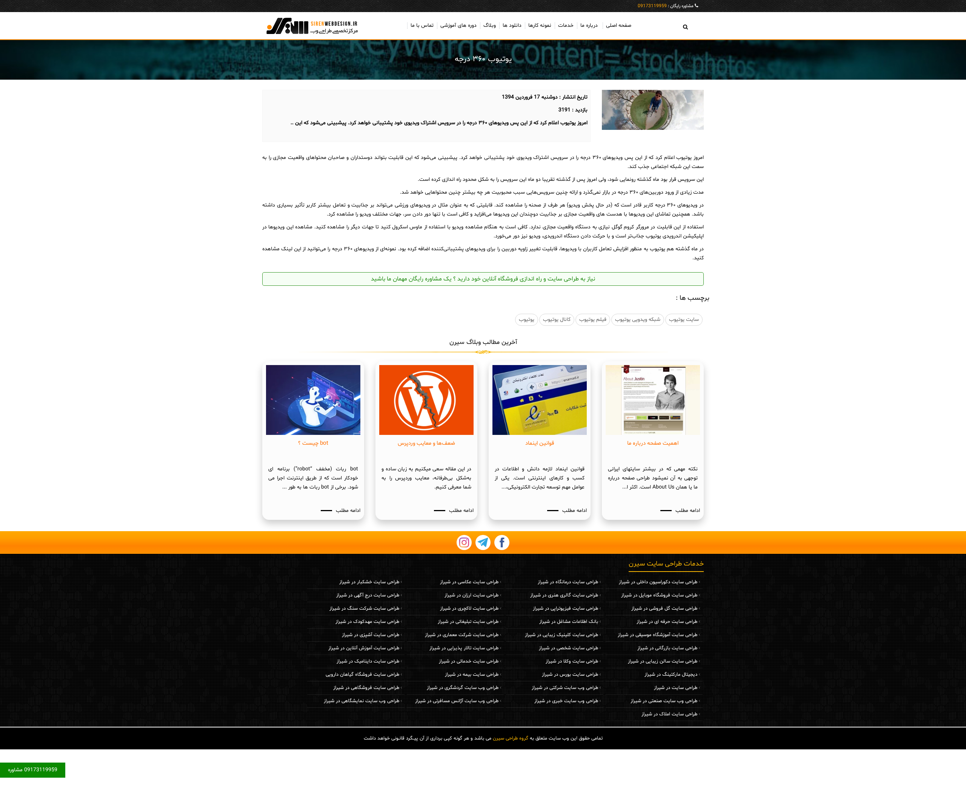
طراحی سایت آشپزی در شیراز (370, 635)
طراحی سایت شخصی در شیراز (568, 648)
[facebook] (501, 542)
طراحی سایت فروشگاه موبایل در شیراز (659, 595)
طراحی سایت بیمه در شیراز (471, 674)
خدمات (566, 25)
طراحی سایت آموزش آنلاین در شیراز (363, 648)
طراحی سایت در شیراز (675, 687)
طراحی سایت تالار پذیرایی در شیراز (463, 648)
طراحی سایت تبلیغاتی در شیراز (468, 621)
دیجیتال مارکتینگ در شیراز (671, 674)
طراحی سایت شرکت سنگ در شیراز (364, 608)
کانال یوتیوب (557, 319)
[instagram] (464, 542)
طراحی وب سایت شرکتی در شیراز (565, 687)
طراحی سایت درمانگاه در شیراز (568, 582)
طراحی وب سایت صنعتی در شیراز (664, 701)
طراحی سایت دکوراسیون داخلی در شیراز (658, 582)
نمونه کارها (539, 25)
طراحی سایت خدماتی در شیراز (468, 661)
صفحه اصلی (618, 25)
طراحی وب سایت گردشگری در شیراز (462, 687)
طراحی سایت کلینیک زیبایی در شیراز (561, 635)
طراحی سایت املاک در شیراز (669, 714)
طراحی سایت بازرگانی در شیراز (667, 648)
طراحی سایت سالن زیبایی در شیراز (662, 661)
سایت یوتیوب (684, 319)
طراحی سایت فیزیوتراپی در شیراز (565, 608)
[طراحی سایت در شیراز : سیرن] (313, 25)
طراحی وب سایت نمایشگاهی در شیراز (361, 701)
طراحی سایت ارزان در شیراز (471, 595)
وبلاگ (489, 25)
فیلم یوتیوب (592, 319)
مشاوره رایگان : (666, 6)
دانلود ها (512, 25)
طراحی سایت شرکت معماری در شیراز (461, 635)
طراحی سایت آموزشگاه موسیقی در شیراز (657, 635)
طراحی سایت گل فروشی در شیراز (664, 608)
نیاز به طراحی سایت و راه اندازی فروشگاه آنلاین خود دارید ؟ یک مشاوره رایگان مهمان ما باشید (483, 279)
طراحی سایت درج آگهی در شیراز (367, 595)
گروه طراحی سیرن (510, 738)
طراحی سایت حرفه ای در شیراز (667, 621)
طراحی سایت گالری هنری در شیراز (564, 595)
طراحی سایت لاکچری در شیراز (469, 608)
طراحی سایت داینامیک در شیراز (368, 661)
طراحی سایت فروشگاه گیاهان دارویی (362, 674)
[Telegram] (483, 542)
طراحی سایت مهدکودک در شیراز (367, 621)
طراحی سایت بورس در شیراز (570, 674)
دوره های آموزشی (458, 25)
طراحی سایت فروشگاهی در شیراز (366, 687)
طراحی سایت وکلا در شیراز (572, 661)
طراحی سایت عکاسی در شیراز (469, 582)
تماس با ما (422, 25)
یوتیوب (526, 319)
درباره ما (589, 25)
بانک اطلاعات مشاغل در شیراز (568, 621)
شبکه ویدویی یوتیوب (637, 319)
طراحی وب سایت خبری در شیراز (566, 701)
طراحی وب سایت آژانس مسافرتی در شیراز (456, 701)
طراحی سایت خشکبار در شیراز (369, 582)
